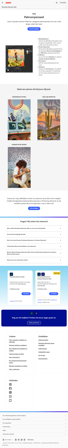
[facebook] (16, 440)
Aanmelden (63, 2)
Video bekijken (34, 208)
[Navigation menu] (2, 2)
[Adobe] (8, 2)
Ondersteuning (42, 348)
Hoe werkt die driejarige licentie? (16, 234)
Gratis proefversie (34, 323)
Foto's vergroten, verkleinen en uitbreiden (18, 341)
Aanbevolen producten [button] (8, 434)
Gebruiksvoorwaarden (27, 442)
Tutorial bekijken (34, 29)
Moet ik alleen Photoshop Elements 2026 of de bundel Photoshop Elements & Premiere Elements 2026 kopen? (31, 253)
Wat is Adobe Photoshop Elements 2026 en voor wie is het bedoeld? (26, 228)
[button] (56, 2)
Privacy (20, 442)
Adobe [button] (4, 430)
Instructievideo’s (43, 358)
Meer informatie (22, 284)
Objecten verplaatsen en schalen (18, 366)
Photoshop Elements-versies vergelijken (46, 344)
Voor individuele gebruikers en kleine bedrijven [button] (14, 415)
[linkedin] (24, 440)
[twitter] (21, 440)
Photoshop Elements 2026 (9, 7)
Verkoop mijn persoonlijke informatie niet (50, 442)
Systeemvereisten (43, 340)
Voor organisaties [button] (7, 423)
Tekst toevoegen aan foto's (16, 354)
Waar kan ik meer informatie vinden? (17, 260)
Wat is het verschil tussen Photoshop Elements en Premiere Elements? (26, 240)
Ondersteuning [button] (6, 426)
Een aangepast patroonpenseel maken (17, 361)
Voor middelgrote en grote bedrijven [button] (11, 419)
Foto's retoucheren (14, 357)
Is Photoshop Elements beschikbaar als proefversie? (21, 246)
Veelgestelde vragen (44, 352)
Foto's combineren (14, 369)
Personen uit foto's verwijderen (18, 345)
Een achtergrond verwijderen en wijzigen (18, 349)
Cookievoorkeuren (37, 442)
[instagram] (19, 440)
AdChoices (6, 445)
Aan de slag (41, 355)
